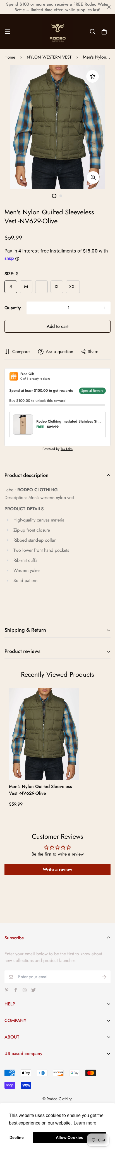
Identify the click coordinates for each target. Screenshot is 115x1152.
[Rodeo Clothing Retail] (57, 31)
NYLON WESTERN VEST (49, 57)
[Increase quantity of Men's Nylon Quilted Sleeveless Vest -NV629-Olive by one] (104, 308)
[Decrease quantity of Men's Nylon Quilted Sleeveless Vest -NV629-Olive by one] (33, 308)
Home (9, 57)
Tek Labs (67, 448)
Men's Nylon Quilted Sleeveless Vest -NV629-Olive (40, 789)
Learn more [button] (85, 1123)
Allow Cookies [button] (69, 1137)
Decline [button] (16, 1137)
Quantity (12, 308)
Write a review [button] (57, 869)
